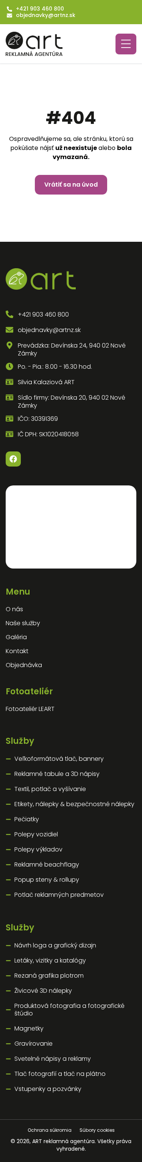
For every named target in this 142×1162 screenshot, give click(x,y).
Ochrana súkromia (50, 1130)
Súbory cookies (97, 1130)
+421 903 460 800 (40, 9)
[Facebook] (13, 459)
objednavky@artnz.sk (45, 15)
